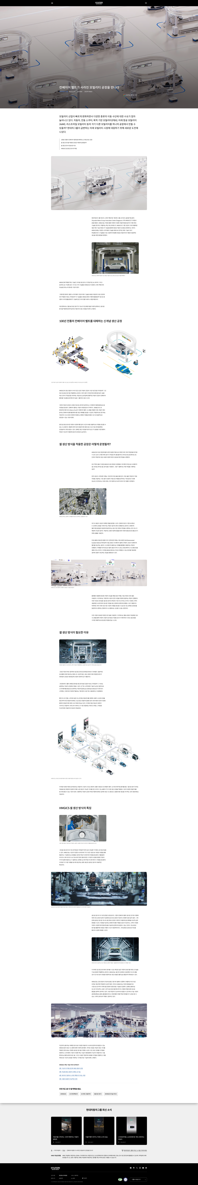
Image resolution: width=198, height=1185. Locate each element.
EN (146, 3)
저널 (63, 1150)
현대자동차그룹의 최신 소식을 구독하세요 (135, 1150)
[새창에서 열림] (120, 1179)
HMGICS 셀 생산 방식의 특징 (69, 148)
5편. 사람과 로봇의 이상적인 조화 (68, 1079)
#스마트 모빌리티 (86, 1094)
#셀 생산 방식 (97, 1094)
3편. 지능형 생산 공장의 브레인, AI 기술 (70, 1072)
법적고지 (53, 1178)
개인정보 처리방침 (63, 1175)
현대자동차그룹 (63, 91)
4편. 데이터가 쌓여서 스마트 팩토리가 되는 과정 (72, 1075)
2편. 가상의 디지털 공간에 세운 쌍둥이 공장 (71, 1068)
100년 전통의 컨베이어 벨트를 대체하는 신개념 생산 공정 (76, 140)
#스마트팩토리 (74, 1094)
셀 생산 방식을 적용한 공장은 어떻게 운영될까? (74, 143)
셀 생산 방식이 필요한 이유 (68, 145)
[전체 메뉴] (52, 3)
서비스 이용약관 (74, 1175)
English (84, 1178)
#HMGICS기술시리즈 (111, 1094)
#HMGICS (63, 1094)
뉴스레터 (73, 1178)
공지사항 (53, 1175)
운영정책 (61, 1178)
